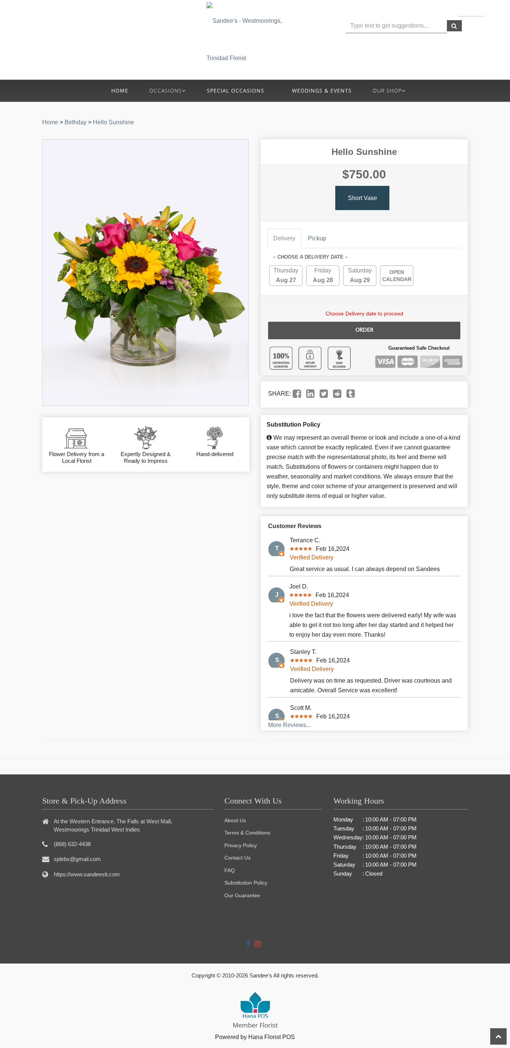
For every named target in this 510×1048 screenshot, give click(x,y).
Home (119, 90)
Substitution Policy (245, 883)
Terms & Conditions (247, 833)
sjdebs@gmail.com (77, 859)
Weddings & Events (322, 90)
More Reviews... (289, 725)
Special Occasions (235, 90)
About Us (235, 820)
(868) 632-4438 (123, 30)
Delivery (284, 238)
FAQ (229, 870)
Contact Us (237, 858)
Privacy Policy (240, 845)
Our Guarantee (242, 895)
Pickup (317, 238)
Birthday (76, 122)
